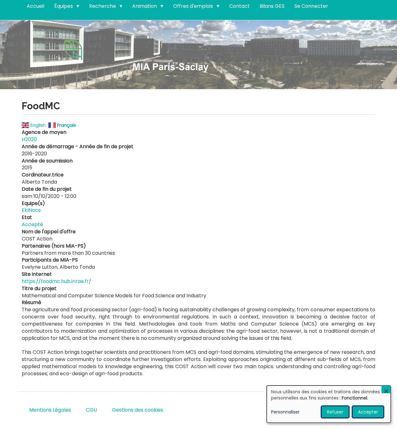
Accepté (32, 224)
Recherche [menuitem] (100, 7)
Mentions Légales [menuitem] (50, 409)
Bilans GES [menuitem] (272, 6)
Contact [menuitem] (239, 6)
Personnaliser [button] (285, 412)
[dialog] (329, 404)
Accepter (368, 412)
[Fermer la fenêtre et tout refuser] (386, 389)
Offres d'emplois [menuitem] (190, 7)
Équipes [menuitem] (61, 7)
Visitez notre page (198, 54)
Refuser (335, 412)
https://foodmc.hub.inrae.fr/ (56, 281)
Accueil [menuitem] (35, 6)
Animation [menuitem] (142, 7)
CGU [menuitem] (91, 409)
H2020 (29, 139)
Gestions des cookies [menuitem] (137, 409)
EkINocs (31, 210)
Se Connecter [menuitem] (311, 6)
